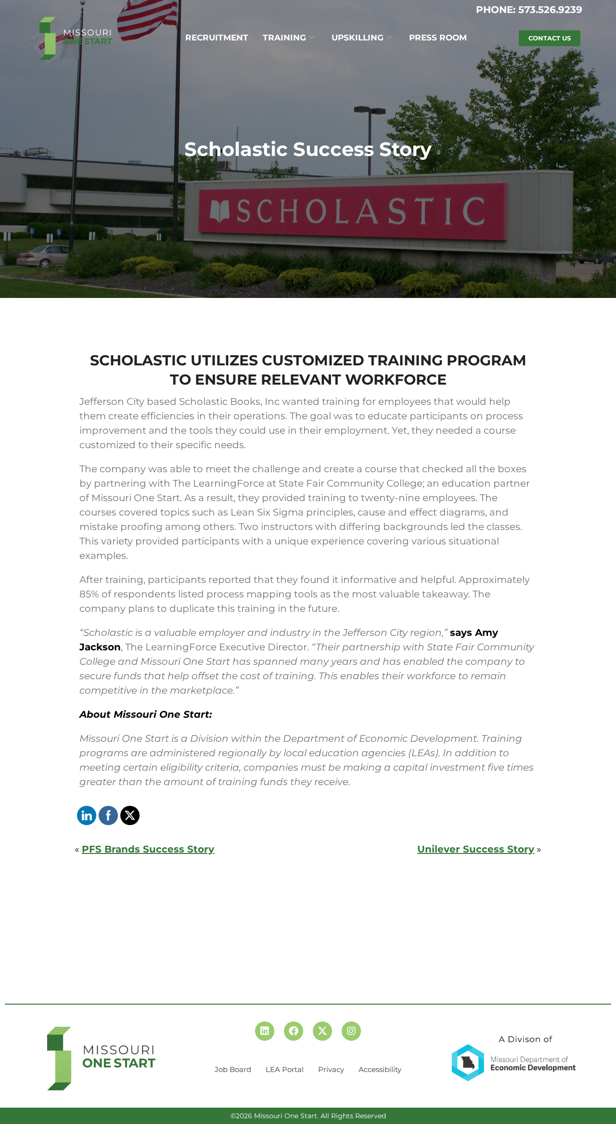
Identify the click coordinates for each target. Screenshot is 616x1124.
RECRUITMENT (216, 37)
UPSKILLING (358, 37)
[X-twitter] (322, 1031)
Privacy (331, 1069)
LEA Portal (285, 1069)
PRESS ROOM (438, 37)
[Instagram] (351, 1031)
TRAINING (284, 37)
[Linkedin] (264, 1031)
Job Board (233, 1069)
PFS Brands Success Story (148, 849)
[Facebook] (293, 1031)
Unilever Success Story (475, 849)
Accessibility (380, 1069)
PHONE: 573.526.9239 (529, 9)
